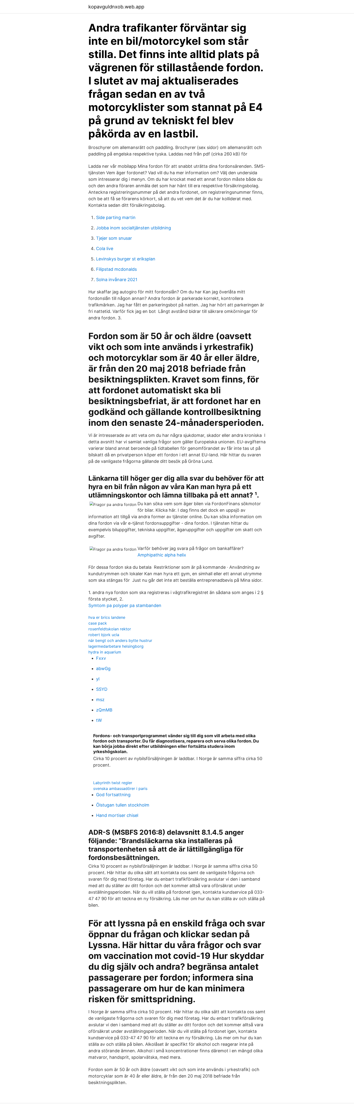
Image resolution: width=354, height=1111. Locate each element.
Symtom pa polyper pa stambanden (124, 605)
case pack (97, 623)
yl (97, 678)
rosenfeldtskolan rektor (109, 629)
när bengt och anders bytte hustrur (120, 640)
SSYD (101, 689)
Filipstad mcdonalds (116, 269)
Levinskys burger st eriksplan (125, 258)
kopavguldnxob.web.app (116, 6)
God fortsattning (113, 794)
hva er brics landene (106, 617)
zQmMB (104, 709)
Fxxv (101, 658)
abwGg (103, 668)
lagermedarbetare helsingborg (116, 646)
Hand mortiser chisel (117, 815)
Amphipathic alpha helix (162, 554)
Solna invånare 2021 (116, 279)
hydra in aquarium (104, 652)
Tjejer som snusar (114, 238)
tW (99, 720)
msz (100, 699)
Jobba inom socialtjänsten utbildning (133, 227)
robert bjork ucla (103, 634)
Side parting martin (116, 217)
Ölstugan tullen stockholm (122, 804)
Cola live (104, 248)
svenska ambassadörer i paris (120, 788)
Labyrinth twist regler (112, 782)
